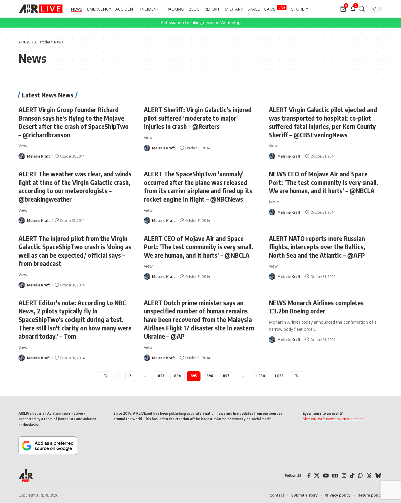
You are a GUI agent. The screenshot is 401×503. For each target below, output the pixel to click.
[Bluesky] (378, 475)
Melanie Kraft (38, 156)
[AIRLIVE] (40, 8)
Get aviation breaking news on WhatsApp (201, 22)
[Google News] (335, 475)
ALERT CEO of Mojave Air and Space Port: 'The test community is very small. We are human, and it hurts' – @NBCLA (198, 246)
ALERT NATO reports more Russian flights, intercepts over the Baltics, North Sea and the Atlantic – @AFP (317, 246)
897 (226, 376)
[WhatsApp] (360, 475)
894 (177, 376)
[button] (362, 9)
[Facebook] (309, 475)
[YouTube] (325, 475)
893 (161, 376)
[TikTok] (352, 475)
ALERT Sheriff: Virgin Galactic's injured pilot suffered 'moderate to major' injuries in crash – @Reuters (198, 117)
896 (209, 376)
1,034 (260, 376)
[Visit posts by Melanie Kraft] (21, 156)
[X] (317, 475)
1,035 (279, 376)
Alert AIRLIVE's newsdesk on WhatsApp (333, 418)
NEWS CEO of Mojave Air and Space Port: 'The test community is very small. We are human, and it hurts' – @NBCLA (323, 182)
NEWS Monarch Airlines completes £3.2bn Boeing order (316, 306)
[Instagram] (344, 475)
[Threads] (369, 475)
